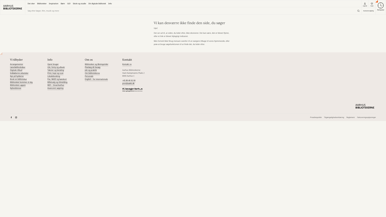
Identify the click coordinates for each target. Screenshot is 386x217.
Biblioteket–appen (18, 85)
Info (110, 3)
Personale (89, 76)
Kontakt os (127, 64)
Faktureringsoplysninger (366, 117)
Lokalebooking (53, 76)
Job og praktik (91, 70)
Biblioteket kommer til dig (21, 82)
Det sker (31, 3)
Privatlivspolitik (316, 117)
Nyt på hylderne (17, 76)
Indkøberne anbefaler (19, 73)
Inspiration (53, 3)
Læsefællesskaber (17, 67)
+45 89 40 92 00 (128, 80)
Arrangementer (16, 64)
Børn (63, 3)
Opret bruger (53, 64)
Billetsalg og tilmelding (57, 82)
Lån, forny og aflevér (56, 67)
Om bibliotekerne (92, 73)
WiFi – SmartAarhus (55, 85)
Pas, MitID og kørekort (57, 79)
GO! (68, 3)
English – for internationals (96, 79)
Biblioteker (42, 3)
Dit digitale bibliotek (97, 3)
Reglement (350, 117)
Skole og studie (79, 3)
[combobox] (193, 10)
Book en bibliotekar (18, 79)
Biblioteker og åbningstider (96, 64)
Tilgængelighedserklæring (334, 117)
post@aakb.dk (128, 83)
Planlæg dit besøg (92, 67)
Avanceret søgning (368, 11)
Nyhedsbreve (15, 88)
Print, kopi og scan (55, 73)
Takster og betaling (55, 70)
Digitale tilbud (16, 70)
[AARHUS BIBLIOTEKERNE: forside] (12, 7)
